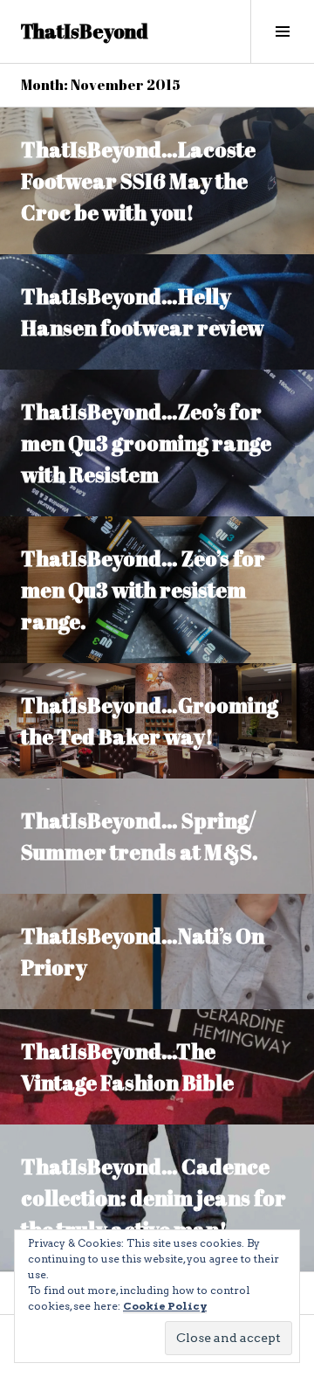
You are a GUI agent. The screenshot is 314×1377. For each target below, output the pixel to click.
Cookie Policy (165, 1305)
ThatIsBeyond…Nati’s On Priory (142, 951)
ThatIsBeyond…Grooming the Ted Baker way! (149, 721)
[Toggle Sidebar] (282, 31)
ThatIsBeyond (84, 31)
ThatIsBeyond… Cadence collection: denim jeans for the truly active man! (153, 1197)
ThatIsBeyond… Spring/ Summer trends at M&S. (139, 836)
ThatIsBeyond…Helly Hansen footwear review (142, 312)
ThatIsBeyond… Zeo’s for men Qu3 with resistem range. (143, 589)
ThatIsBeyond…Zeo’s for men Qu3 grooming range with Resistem (146, 443)
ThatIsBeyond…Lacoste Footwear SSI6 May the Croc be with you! (138, 180)
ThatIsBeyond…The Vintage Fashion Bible (127, 1067)
